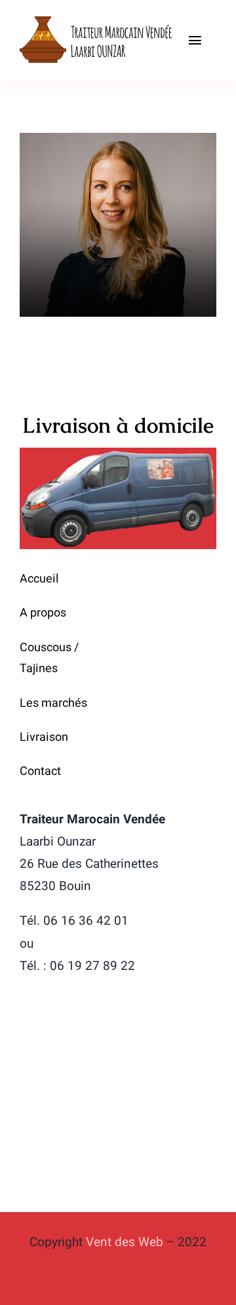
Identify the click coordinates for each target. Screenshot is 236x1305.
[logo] (97, 19)
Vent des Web (124, 1242)
